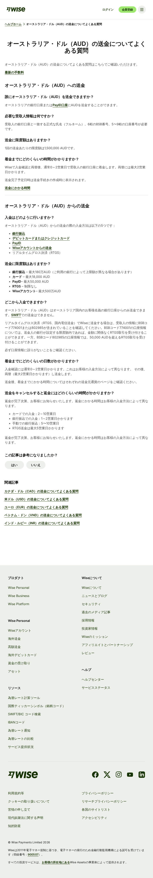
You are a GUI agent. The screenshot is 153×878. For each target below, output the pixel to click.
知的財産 (14, 826)
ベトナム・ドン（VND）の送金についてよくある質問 (43, 515)
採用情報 (88, 620)
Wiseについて (92, 588)
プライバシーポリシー (98, 793)
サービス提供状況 (21, 747)
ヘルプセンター (93, 679)
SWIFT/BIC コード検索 (24, 714)
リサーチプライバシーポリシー (104, 801)
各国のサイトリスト (96, 809)
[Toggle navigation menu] (142, 10)
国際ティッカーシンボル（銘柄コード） (37, 706)
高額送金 (14, 647)
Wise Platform (18, 604)
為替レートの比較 (21, 739)
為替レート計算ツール (24, 698)
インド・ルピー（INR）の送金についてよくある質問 (42, 523)
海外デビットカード (22, 655)
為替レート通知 (19, 730)
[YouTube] (130, 775)
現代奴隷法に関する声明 (25, 818)
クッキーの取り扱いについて (29, 801)
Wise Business (18, 596)
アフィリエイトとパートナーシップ (107, 645)
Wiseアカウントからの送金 (32, 248)
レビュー (88, 653)
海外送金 (14, 639)
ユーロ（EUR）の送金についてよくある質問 (36, 507)
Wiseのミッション (95, 637)
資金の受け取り (19, 663)
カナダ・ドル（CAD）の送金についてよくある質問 (41, 491)
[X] (107, 775)
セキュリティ (91, 604)
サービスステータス (96, 688)
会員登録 (127, 9)
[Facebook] (95, 775)
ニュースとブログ (94, 596)
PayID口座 (60, 105)
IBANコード (16, 722)
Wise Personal (18, 588)
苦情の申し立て (19, 809)
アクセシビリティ (94, 818)
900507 (33, 854)
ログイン (107, 9)
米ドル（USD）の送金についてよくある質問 (36, 499)
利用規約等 (16, 793)
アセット (14, 671)
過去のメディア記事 (96, 612)
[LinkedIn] (141, 775)
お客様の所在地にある (56, 862)
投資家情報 (90, 628)
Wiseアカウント (19, 630)
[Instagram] (119, 775)
